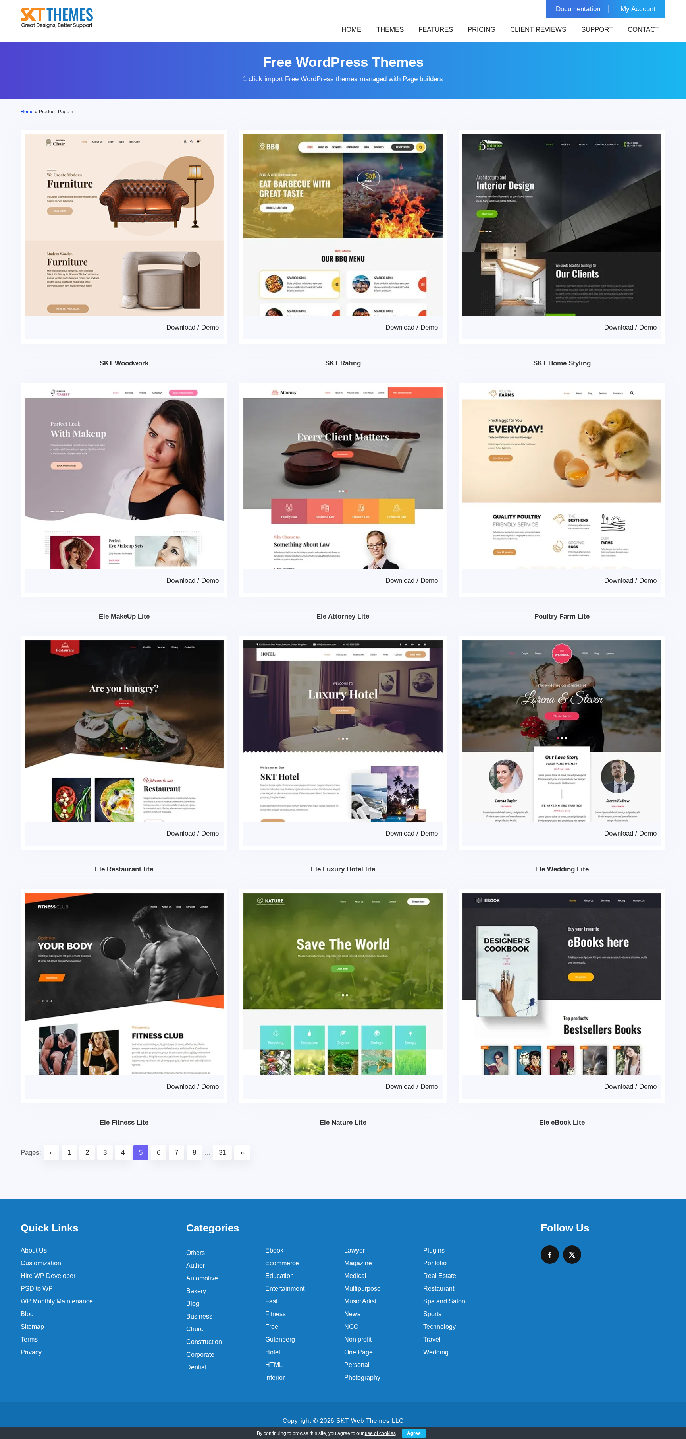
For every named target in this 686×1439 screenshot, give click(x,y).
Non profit (358, 1339)
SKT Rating (343, 363)
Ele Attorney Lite (342, 616)
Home (351, 29)
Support (597, 29)
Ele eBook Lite (562, 1122)
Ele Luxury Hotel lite (343, 869)
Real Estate (439, 1275)
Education (279, 1275)
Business (199, 1316)
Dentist (196, 1367)
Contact (643, 29)
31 (222, 1152)
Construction (204, 1341)
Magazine (358, 1263)
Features (435, 29)
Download (180, 327)
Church (196, 1329)
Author (195, 1265)
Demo (210, 327)
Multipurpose (362, 1288)
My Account (637, 9)
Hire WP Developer (48, 1275)
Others (195, 1252)
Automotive (202, 1278)
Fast (271, 1301)
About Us (34, 1250)
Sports (432, 1314)
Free (271, 1326)
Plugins (434, 1250)
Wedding (436, 1352)
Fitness (275, 1314)
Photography (362, 1377)
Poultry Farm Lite (562, 616)
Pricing (481, 29)
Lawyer (354, 1250)
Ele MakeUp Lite (124, 616)
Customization (41, 1263)
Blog (27, 1314)
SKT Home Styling (562, 363)
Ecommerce (282, 1263)
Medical (355, 1275)
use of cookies (380, 1433)
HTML (274, 1364)
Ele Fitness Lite (124, 1122)
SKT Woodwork (124, 363)
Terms (29, 1339)
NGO (351, 1326)
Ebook (274, 1250)
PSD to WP (37, 1288)
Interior (275, 1377)
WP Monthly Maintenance (57, 1301)
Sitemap (32, 1326)
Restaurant (438, 1288)
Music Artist (360, 1301)
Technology (439, 1326)
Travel (432, 1339)
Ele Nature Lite (343, 1122)
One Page (358, 1352)
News (352, 1314)
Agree (414, 1433)
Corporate (200, 1354)
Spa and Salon (444, 1301)
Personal (357, 1364)
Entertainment (284, 1288)
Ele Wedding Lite (562, 869)
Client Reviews (538, 29)
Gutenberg (280, 1339)
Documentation (578, 9)
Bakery (196, 1291)
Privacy (31, 1352)
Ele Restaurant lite (124, 869)
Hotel (272, 1352)
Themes (390, 29)
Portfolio (435, 1263)
